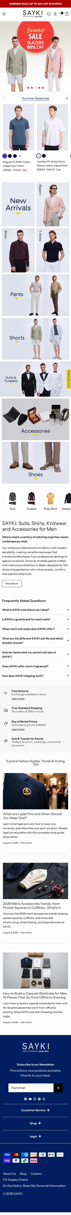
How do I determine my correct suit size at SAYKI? (29, 654)
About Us (9, 1173)
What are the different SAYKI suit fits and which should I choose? (32, 641)
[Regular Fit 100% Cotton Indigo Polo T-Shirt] (18, 127)
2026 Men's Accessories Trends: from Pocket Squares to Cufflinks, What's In (32, 906)
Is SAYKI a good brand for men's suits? (26, 619)
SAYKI (18, 1194)
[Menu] (4, 14)
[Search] (49, 14)
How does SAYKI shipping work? (23, 676)
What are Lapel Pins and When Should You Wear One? (32, 816)
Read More (12, 583)
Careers (36, 1173)
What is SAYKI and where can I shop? (25, 609)
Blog (23, 1173)
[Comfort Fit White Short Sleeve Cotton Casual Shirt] (52, 127)
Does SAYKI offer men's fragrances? (25, 666)
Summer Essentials (35, 98)
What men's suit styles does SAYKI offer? (28, 629)
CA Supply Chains (15, 1179)
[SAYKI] (33, 13)
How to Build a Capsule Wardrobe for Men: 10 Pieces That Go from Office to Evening (35, 995)
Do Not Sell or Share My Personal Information (34, 1186)
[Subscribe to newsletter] (58, 1088)
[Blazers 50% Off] (35, 56)
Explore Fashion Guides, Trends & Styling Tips (35, 762)
